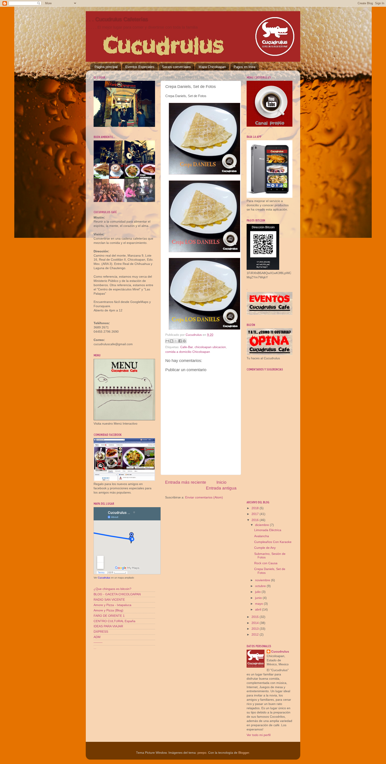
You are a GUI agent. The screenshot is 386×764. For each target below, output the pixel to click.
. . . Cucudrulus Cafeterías (117, 19)
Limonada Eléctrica (267, 530)
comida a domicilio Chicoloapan (187, 351)
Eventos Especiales (139, 67)
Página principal (105, 67)
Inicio (221, 482)
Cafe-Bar (186, 347)
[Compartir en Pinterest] (184, 341)
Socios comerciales (176, 67)
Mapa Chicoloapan (212, 67)
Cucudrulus (104, 577)
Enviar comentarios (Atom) (204, 497)
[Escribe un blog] (171, 341)
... (95, 647)
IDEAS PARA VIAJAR (108, 626)
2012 (256, 634)
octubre (261, 586)
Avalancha (261, 536)
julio (258, 592)
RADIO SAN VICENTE (109, 599)
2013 (256, 628)
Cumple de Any (265, 547)
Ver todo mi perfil (259, 735)
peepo (201, 752)
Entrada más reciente (185, 482)
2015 (256, 617)
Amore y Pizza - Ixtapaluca (112, 605)
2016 (256, 520)
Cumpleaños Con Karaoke (273, 542)
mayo (259, 603)
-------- (98, 642)
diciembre (262, 525)
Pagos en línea (244, 67)
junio (259, 598)
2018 (256, 508)
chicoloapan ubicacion (210, 347)
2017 (256, 514)
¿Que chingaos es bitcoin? (112, 589)
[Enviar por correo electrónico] (167, 341)
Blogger (243, 752)
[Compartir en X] (176, 341)
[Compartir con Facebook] (180, 341)
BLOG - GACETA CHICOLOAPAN (117, 594)
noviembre (263, 580)
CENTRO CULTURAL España (114, 621)
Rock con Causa (265, 563)
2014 (256, 623)
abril (258, 609)
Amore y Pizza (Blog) (108, 610)
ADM (97, 637)
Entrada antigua (221, 488)
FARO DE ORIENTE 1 (109, 615)
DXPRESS (101, 631)
